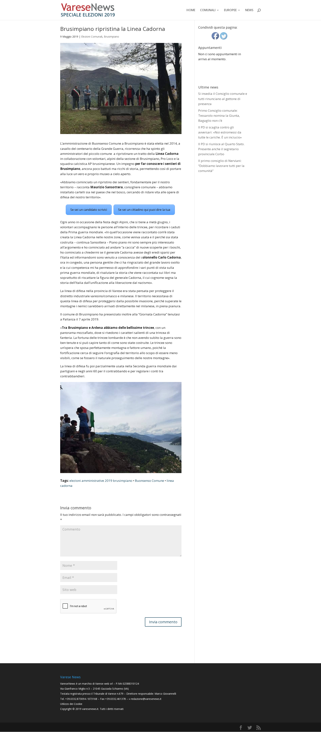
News (249, 10)
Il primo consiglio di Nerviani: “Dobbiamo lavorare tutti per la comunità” (221, 166)
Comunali (207, 10)
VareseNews (67, 683)
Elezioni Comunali (91, 36)
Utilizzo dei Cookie (71, 704)
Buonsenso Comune (149, 480)
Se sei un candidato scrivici (88, 210)
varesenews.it (90, 709)
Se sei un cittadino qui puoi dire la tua (144, 210)
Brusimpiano (111, 36)
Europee (230, 10)
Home (191, 10)
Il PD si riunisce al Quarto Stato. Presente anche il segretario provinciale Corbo (221, 149)
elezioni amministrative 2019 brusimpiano (100, 480)
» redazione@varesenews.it (145, 699)
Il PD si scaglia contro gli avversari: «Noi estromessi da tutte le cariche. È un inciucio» (220, 132)
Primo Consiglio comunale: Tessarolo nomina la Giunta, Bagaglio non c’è (219, 115)
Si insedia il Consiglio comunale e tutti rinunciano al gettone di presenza (222, 98)
